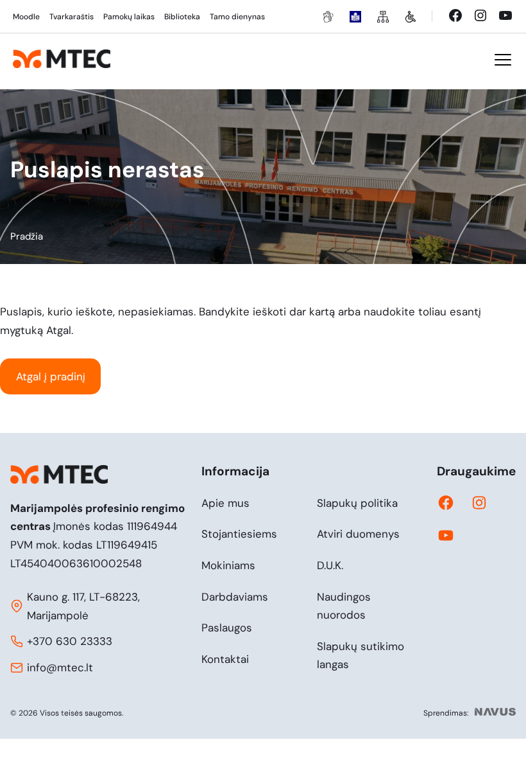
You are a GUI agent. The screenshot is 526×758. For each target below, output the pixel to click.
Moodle (26, 17)
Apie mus (225, 503)
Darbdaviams (234, 597)
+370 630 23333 (69, 641)
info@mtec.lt (60, 667)
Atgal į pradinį (50, 376)
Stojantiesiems (239, 534)
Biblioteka (182, 17)
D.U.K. (330, 565)
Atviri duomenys (358, 534)
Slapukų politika (357, 503)
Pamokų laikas (129, 17)
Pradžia (26, 236)
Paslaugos (226, 628)
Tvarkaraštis (71, 17)
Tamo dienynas (237, 17)
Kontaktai (225, 659)
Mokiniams (228, 565)
